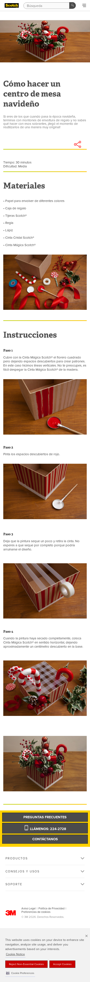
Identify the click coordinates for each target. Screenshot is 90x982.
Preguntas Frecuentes (45, 817)
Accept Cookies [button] (62, 964)
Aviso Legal (28, 908)
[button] (20, 973)
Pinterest (65, 144)
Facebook (42, 144)
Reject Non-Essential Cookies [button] (26, 964)
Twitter (53, 144)
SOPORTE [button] (13, 884)
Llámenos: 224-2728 (47, 829)
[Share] (77, 144)
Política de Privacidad (51, 908)
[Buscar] (72, 5)
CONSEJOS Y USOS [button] (22, 871)
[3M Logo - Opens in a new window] (11, 6)
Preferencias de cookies (35, 912)
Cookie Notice (15, 954)
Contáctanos (45, 839)
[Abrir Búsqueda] (84, 5)
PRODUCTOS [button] (16, 858)
